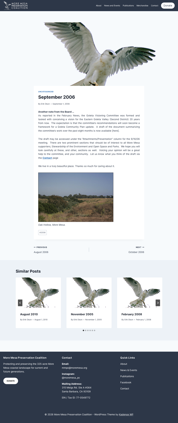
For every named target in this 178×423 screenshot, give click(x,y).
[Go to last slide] (20, 303)
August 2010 (29, 314)
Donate (168, 5)
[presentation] (38, 292)
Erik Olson (45, 104)
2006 (42, 232)
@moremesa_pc (71, 377)
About (98, 5)
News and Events (112, 5)
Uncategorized (46, 92)
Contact (154, 5)
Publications (128, 5)
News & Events (128, 370)
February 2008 (132, 314)
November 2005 (82, 314)
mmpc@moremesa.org (74, 367)
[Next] (158, 303)
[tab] (83, 330)
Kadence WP (126, 414)
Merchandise (142, 5)
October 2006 (136, 250)
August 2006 (41, 250)
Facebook (125, 382)
